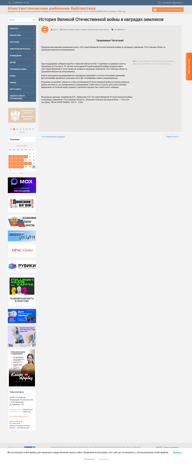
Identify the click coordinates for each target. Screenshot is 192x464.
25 (14, 167)
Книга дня (99, 30)
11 (14, 160)
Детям (13, 62)
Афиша (13, 82)
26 (18, 167)
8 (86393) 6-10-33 (16, 409)
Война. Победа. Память (71, 30)
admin (55, 30)
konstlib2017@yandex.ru (172, 3)
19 (18, 163)
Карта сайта (15, 89)
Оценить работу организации (17, 97)
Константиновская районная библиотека (52, 8)
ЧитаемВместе (119, 30)
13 (22, 160)
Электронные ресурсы (20, 49)
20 (22, 163)
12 (18, 160)
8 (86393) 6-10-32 (16, 411)
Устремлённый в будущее (54, 137)
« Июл (21, 173)
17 (10, 163)
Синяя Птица (171, 137)
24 (10, 167)
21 (26, 163)
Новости (14, 28)
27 (22, 167)
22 (30, 163)
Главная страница (87, 30)
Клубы (12, 76)
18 (14, 163)
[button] (22, 115)
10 (10, 160)
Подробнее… (104, 459)
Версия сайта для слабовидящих (169, 9)
